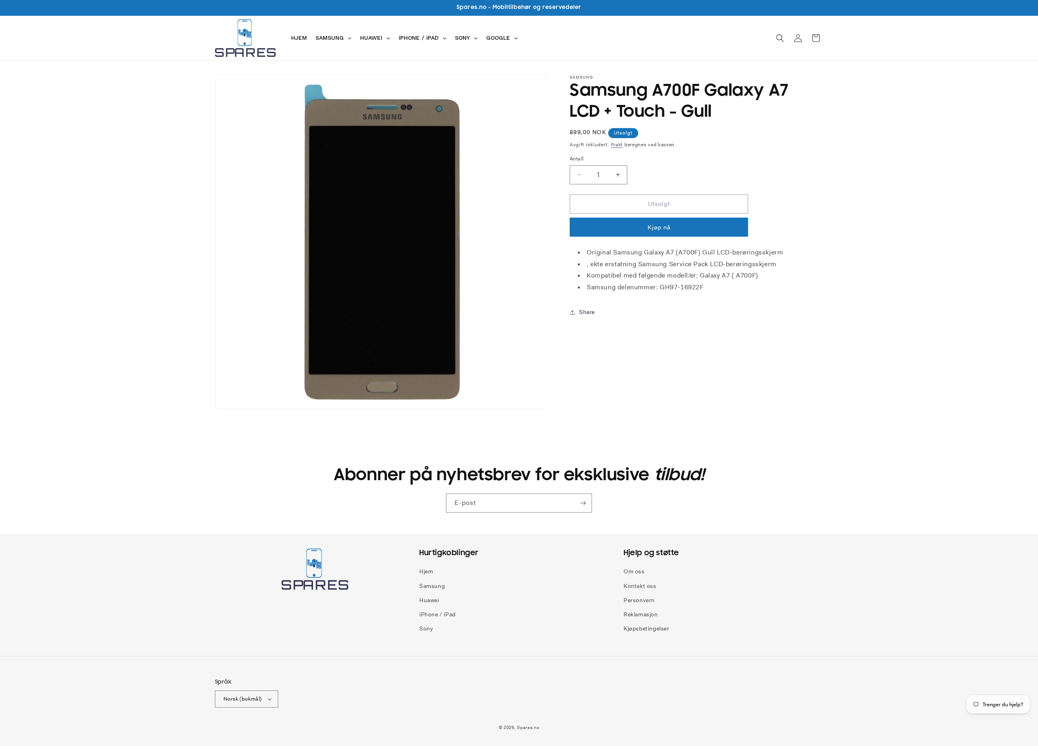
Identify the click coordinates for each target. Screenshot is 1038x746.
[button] (780, 38)
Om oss (634, 571)
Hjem (426, 571)
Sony (426, 628)
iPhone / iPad (437, 614)
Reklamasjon (641, 614)
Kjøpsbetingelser (646, 628)
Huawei (429, 600)
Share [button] (587, 312)
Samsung (432, 586)
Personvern (639, 600)
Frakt (617, 144)
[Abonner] (583, 503)
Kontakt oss (640, 586)
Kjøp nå (659, 227)
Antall (576, 158)
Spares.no (528, 727)
